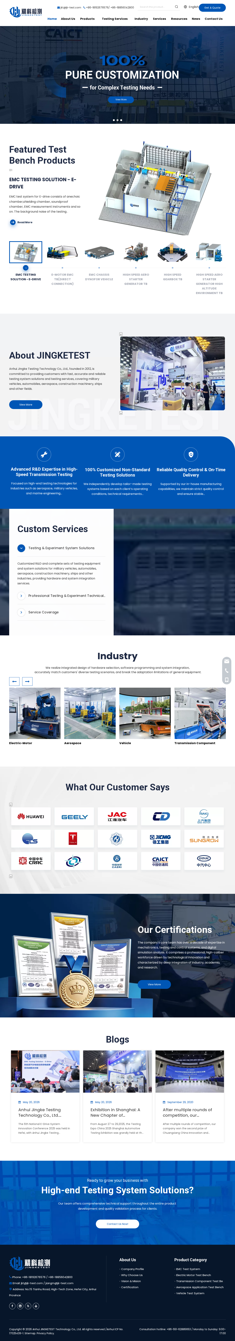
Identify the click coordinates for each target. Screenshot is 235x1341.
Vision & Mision (131, 1281)
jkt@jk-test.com (71, 7)
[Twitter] (28, 1306)
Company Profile (132, 1269)
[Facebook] (12, 1306)
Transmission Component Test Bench (202, 1281)
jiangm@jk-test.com (59, 1283)
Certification (129, 1287)
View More (29, 90)
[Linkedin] (20, 1306)
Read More (24, 222)
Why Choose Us (132, 1275)
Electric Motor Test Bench (193, 1275)
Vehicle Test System (190, 1293)
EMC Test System (188, 1269)
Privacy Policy (45, 1333)
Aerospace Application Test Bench (200, 1287)
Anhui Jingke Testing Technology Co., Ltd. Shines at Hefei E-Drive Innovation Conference (42, 1112)
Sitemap (30, 1333)
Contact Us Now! (117, 1224)
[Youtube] (36, 1306)
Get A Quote (212, 8)
